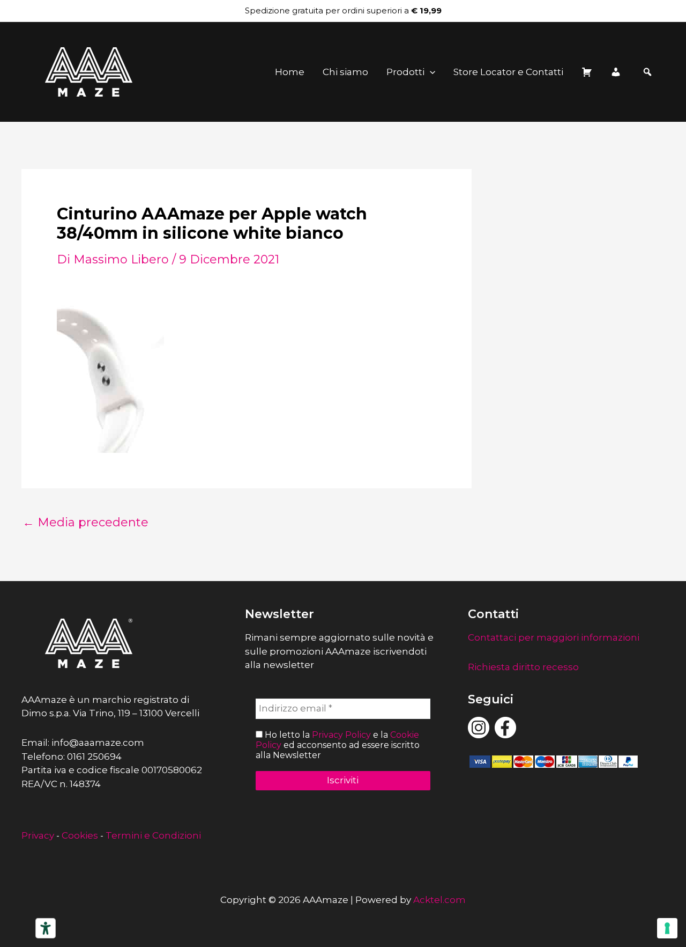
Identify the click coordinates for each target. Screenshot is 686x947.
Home (289, 72)
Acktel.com (439, 899)
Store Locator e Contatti (508, 72)
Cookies (80, 835)
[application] (429, 71)
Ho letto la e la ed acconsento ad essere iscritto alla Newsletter (338, 745)
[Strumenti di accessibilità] (45, 928)
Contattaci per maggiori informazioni (553, 637)
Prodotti (405, 72)
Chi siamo (345, 72)
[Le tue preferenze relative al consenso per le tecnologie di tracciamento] (667, 928)
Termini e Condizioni (153, 835)
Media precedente (85, 522)
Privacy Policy (341, 735)
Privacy (37, 835)
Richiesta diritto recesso (523, 667)
